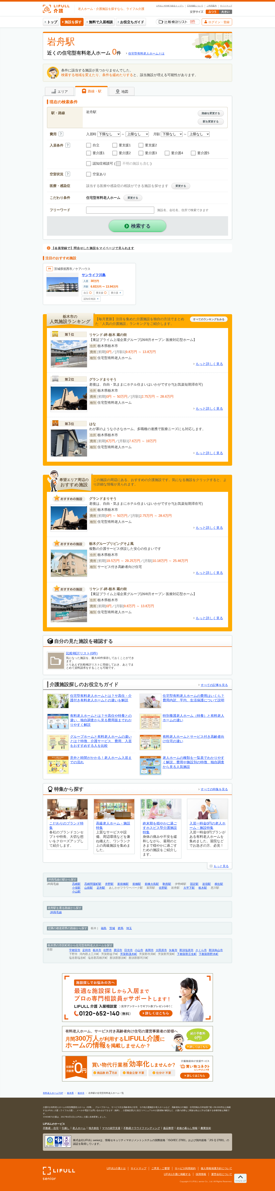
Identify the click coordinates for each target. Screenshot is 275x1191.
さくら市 (201, 950)
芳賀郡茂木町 (128, 954)
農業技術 (206, 1128)
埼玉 (129, 928)
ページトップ (240, 1181)
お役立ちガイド (132, 22)
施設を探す (73, 22)
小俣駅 (76, 887)
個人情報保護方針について (216, 1168)
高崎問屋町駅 (92, 884)
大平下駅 (189, 887)
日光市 (128, 950)
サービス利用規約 (185, 1168)
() (133, 163)
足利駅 (101, 887)
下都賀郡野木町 (208, 954)
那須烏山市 (216, 950)
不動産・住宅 (51, 1128)
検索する (141, 226)
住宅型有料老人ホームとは (146, 53)
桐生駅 (219, 884)
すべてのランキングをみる (208, 319)
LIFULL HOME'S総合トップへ (170, 6)
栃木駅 (202, 887)
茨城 (112, 928)
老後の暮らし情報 (187, 1128)
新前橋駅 (123, 884)
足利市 (86, 950)
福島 (103, 928)
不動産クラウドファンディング (141, 1128)
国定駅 (194, 884)
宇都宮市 (74, 950)
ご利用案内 (212, 6)
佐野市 (107, 950)
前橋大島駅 (152, 884)
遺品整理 (168, 1128)
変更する (181, 185)
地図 (124, 92)
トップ (52, 22)
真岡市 (149, 950)
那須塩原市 (186, 950)
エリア (62, 92)
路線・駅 (94, 91)
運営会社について (221, 1174)
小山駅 (76, 891)
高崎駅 (76, 884)
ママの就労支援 (111, 1128)
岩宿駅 (206, 884)
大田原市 (161, 950)
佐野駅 (163, 887)
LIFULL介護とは (116, 1168)
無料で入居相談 (101, 22)
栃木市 (97, 950)
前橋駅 (136, 884)
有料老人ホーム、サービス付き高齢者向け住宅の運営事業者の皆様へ (136, 1039)
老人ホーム (79, 1128)
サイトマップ (226, 6)
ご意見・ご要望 (160, 1168)
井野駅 (109, 884)
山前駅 (88, 887)
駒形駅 (167, 884)
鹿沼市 (118, 950)
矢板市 (173, 950)
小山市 (139, 950)
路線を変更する (211, 113)
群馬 (120, 928)
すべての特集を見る (214, 789)
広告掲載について (195, 6)
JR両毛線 (56, 912)
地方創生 (94, 1128)
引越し (65, 1128)
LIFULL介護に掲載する (177, 1174)
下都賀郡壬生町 (187, 954)
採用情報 (201, 1174)
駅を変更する (211, 121)
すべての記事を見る (214, 684)
